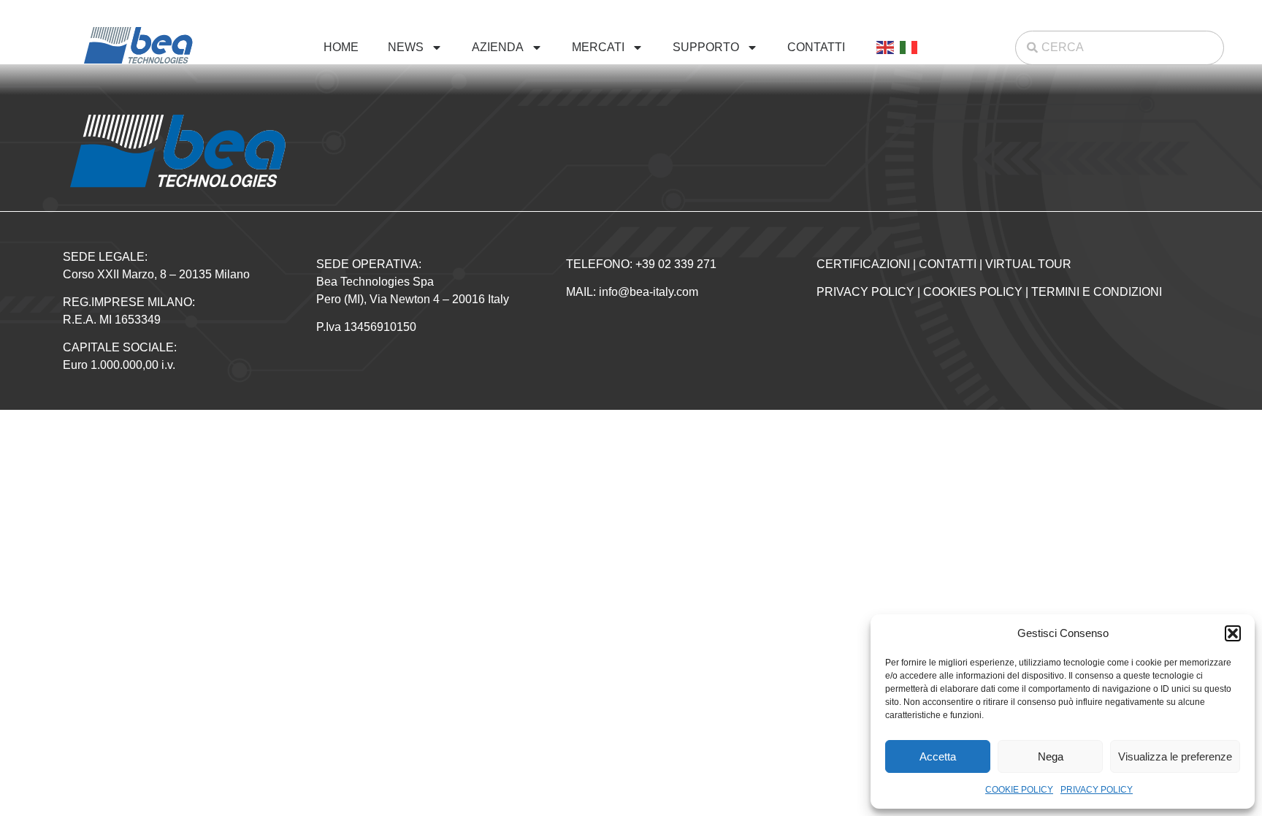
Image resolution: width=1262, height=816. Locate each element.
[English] (886, 47)
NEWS (406, 47)
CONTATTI (816, 47)
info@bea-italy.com (648, 292)
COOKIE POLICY (1019, 790)
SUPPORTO (706, 47)
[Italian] (909, 47)
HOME (341, 47)
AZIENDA (498, 47)
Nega (1050, 756)
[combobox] (1119, 48)
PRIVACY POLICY (1096, 790)
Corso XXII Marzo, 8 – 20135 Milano (156, 274)
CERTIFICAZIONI (863, 264)
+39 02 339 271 (675, 264)
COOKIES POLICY (972, 292)
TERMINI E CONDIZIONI (1096, 292)
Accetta (937, 756)
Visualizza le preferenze (1175, 756)
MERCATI (598, 47)
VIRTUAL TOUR (1028, 264)
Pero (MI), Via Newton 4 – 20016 (402, 299)
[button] (1232, 633)
